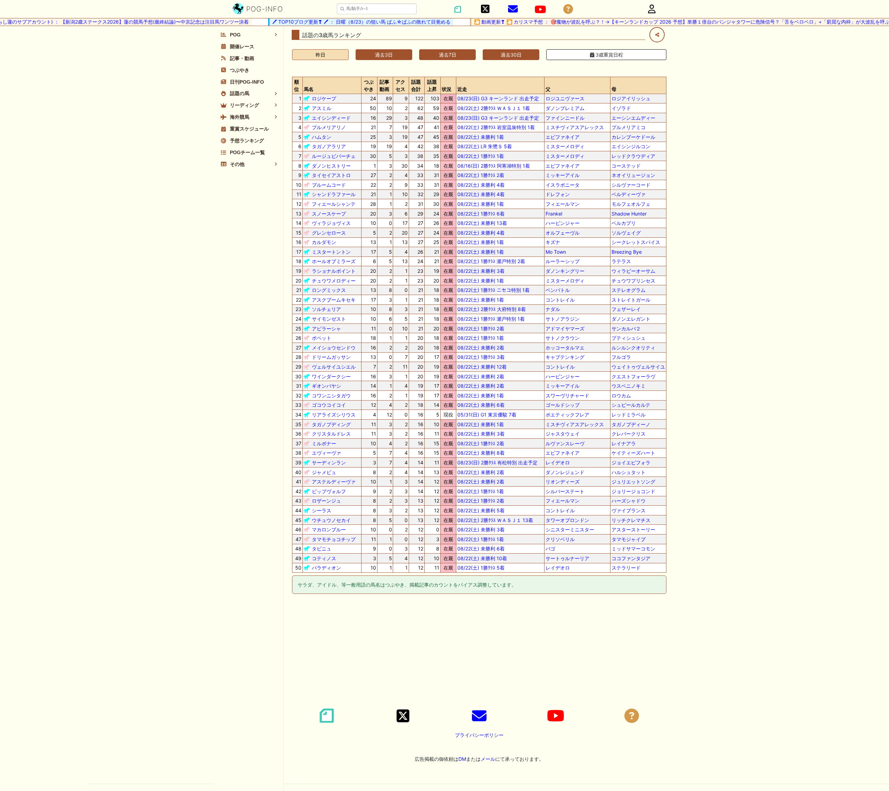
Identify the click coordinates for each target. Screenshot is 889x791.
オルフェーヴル (563, 233)
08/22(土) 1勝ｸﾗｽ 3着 (481, 357)
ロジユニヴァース (565, 98)
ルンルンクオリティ (633, 348)
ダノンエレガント (631, 319)
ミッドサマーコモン (633, 549)
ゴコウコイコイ (329, 405)
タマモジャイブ (629, 539)
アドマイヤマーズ (565, 328)
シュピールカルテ (631, 405)
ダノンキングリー (565, 271)
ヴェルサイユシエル (334, 367)
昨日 (320, 55)
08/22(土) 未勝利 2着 (480, 348)
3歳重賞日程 (608, 55)
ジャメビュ (324, 472)
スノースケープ (329, 214)
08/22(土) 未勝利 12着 (482, 367)
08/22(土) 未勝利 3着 (481, 271)
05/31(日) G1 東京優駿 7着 (486, 415)
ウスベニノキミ (629, 386)
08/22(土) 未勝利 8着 (481, 453)
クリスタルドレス (331, 434)
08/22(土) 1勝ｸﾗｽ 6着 (481, 214)
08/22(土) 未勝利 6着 (481, 405)
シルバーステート (565, 491)
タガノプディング (331, 424)
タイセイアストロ (331, 175)
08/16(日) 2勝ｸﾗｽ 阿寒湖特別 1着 (493, 166)
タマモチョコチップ (334, 539)
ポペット (321, 338)
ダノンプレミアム (565, 108)
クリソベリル (560, 539)
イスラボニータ (563, 185)
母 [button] (614, 89)
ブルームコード (329, 185)
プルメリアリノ (329, 127)
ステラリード (626, 568)
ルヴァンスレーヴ (565, 443)
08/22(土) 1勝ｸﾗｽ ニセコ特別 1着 (493, 290)
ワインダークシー (331, 376)
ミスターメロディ (565, 146)
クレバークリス (629, 434)
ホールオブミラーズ (334, 261)
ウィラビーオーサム (633, 271)
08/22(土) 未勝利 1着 (480, 137)
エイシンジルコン (631, 146)
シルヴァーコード (631, 185)
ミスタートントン (331, 252)
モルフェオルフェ (631, 204)
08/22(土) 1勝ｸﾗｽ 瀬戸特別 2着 (491, 261)
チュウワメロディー (334, 281)
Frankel (554, 214)
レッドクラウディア (633, 156)
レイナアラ (624, 443)
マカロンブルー (329, 529)
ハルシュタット (629, 472)
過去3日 (384, 55)
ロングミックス (329, 290)
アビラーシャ (326, 328)
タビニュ (321, 549)
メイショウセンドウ (334, 348)
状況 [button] (446, 89)
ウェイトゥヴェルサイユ (638, 367)
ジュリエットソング (633, 482)
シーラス (321, 510)
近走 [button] (462, 89)
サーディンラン (329, 462)
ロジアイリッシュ (631, 98)
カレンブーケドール (633, 137)
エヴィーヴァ (326, 453)
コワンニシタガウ (331, 395)
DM (462, 759)
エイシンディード (331, 118)
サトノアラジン (563, 319)
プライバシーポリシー (479, 735)
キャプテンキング (565, 357)
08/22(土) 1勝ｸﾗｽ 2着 (480, 175)
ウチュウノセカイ (331, 520)
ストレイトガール (631, 300)
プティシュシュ (629, 338)
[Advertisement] (479, 652)
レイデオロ (558, 462)
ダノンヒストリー (331, 166)
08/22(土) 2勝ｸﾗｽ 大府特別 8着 (491, 309)
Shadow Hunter (629, 214)
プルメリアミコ (629, 127)
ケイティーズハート (633, 453)
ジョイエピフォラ (631, 462)
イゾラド (621, 108)
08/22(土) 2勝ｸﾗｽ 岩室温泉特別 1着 (496, 127)
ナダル (553, 309)
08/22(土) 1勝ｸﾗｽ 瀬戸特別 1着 (491, 319)
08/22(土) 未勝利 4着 (481, 185)
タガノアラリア (329, 146)
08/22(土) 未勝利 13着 (482, 223)
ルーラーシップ (563, 261)
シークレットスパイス (636, 242)
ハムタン (321, 137)
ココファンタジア (631, 558)
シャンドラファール (334, 194)
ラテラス (621, 261)
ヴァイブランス (629, 510)
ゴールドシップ (563, 405)
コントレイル (560, 300)
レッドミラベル (629, 415)
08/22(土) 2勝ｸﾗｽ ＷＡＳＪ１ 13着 (495, 520)
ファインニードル (565, 118)
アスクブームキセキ (334, 300)
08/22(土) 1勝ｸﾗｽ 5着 (481, 568)
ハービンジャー (563, 223)
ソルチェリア (326, 309)
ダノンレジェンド (565, 472)
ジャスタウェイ (563, 434)
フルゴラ (621, 357)
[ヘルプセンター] (568, 9)
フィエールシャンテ (334, 204)
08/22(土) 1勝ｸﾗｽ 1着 (480, 156)
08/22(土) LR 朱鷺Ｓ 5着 (484, 146)
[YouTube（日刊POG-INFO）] (540, 9)
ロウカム (621, 395)
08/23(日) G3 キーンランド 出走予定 (498, 98)
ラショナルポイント (334, 271)
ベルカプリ (624, 223)
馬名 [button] (309, 89)
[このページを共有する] (657, 34)
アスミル (321, 108)
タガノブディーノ (631, 424)
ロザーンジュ (326, 501)
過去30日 (511, 55)
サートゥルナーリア (567, 558)
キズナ (553, 242)
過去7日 (447, 55)
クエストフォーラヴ (633, 376)
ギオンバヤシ (326, 386)
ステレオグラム (629, 290)
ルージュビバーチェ (334, 156)
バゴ (550, 549)
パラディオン (326, 568)
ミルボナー (324, 443)
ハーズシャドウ (629, 501)
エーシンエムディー (633, 118)
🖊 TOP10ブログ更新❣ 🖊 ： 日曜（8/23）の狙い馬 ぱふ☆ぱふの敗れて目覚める (347, 22)
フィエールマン (563, 204)
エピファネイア (563, 137)
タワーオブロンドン (567, 520)
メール (488, 759)
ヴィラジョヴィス (331, 223)
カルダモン (324, 242)
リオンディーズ (563, 482)
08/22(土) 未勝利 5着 (481, 510)
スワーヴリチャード (567, 395)
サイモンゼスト (329, 319)
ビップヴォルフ (329, 491)
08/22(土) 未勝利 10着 (482, 558)
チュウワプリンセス (633, 281)
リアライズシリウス (334, 415)
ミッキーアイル (563, 175)
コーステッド (626, 166)
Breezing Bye (627, 252)
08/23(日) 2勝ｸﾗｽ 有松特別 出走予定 (497, 462)
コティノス (324, 558)
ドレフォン (558, 194)
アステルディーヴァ (334, 482)
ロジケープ (324, 98)
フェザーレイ (626, 309)
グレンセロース (329, 233)
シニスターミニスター (570, 529)
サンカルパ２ (626, 328)
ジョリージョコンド (633, 491)
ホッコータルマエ (565, 348)
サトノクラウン (563, 338)
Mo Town (556, 252)
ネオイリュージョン (633, 175)
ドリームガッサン (331, 357)
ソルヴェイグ (626, 233)
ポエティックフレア (567, 415)
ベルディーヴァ (629, 194)
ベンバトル (558, 290)
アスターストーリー (633, 529)
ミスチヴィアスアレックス (575, 127)
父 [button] (548, 89)
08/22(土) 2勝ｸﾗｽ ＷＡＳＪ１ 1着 (493, 108)
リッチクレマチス (631, 520)
